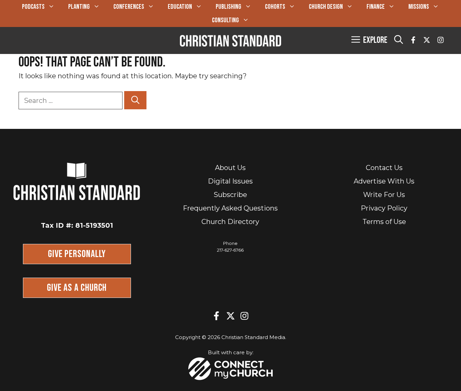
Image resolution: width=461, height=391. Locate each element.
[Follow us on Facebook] (413, 41)
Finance (376, 7)
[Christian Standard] (230, 40)
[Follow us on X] (427, 41)
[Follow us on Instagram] (441, 41)
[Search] (135, 100)
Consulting (225, 20)
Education (180, 7)
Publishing (228, 7)
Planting (79, 7)
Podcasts (33, 7)
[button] (398, 40)
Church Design (326, 7)
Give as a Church (77, 288)
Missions (418, 7)
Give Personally (77, 254)
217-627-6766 (230, 250)
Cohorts (275, 7)
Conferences (128, 7)
